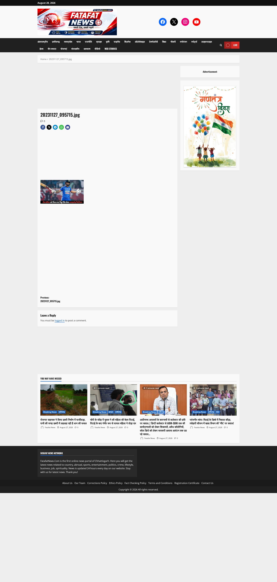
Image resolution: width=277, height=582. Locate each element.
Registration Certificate (186, 483)
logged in (60, 320)
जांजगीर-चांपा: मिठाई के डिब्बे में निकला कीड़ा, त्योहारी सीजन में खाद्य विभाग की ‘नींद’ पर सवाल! (212, 421)
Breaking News (49, 412)
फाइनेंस (117, 41)
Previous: (50, 299)
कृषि (108, 41)
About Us (67, 483)
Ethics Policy (115, 483)
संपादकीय (75, 48)
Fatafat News (49, 427)
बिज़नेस (127, 41)
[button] (221, 45)
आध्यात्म (87, 48)
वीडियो (97, 48)
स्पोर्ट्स (194, 41)
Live (235, 45)
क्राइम (99, 41)
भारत (78, 41)
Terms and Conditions (160, 483)
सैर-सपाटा (52, 48)
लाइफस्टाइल (206, 41)
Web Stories (111, 48)
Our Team (79, 483)
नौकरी (173, 41)
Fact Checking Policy (135, 483)
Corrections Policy (97, 483)
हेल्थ (41, 48)
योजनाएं (64, 48)
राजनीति (88, 41)
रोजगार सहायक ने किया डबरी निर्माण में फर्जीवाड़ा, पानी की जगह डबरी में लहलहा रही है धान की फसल (63, 421)
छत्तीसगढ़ (56, 41)
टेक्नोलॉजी (153, 41)
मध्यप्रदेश (68, 41)
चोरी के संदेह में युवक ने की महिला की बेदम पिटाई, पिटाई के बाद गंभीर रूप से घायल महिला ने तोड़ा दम (113, 421)
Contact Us (207, 483)
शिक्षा (164, 41)
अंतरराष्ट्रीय (43, 41)
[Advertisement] (107, 87)
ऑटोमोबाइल (140, 41)
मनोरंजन (183, 41)
